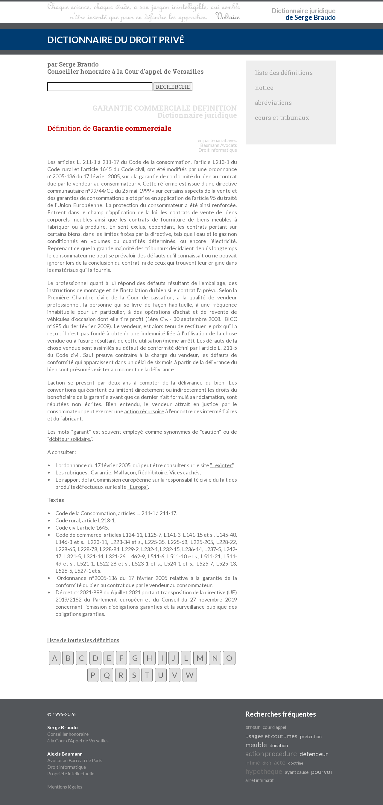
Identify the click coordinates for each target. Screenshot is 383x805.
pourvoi (321, 771)
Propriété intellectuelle (70, 773)
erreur (252, 727)
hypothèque (263, 771)
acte (279, 762)
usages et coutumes (271, 735)
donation (279, 745)
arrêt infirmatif (259, 780)
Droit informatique (66, 767)
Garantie (101, 472)
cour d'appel (274, 727)
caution (210, 431)
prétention (311, 736)
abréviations (273, 102)
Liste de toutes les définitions (83, 640)
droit (266, 763)
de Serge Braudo (310, 17)
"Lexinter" (221, 465)
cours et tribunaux (282, 117)
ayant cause (296, 772)
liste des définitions (284, 72)
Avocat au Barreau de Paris (74, 760)
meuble (256, 745)
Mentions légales (64, 786)
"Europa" (137, 486)
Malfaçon (124, 472)
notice (264, 87)
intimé (252, 762)
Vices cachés (184, 472)
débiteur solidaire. (70, 438)
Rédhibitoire (152, 472)
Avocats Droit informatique (217, 147)
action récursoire (144, 411)
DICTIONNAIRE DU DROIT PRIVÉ (115, 39)
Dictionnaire (289, 11)
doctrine (295, 763)
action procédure (271, 754)
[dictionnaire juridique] (143, 12)
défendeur (314, 753)
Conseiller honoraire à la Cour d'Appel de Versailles (78, 733)
